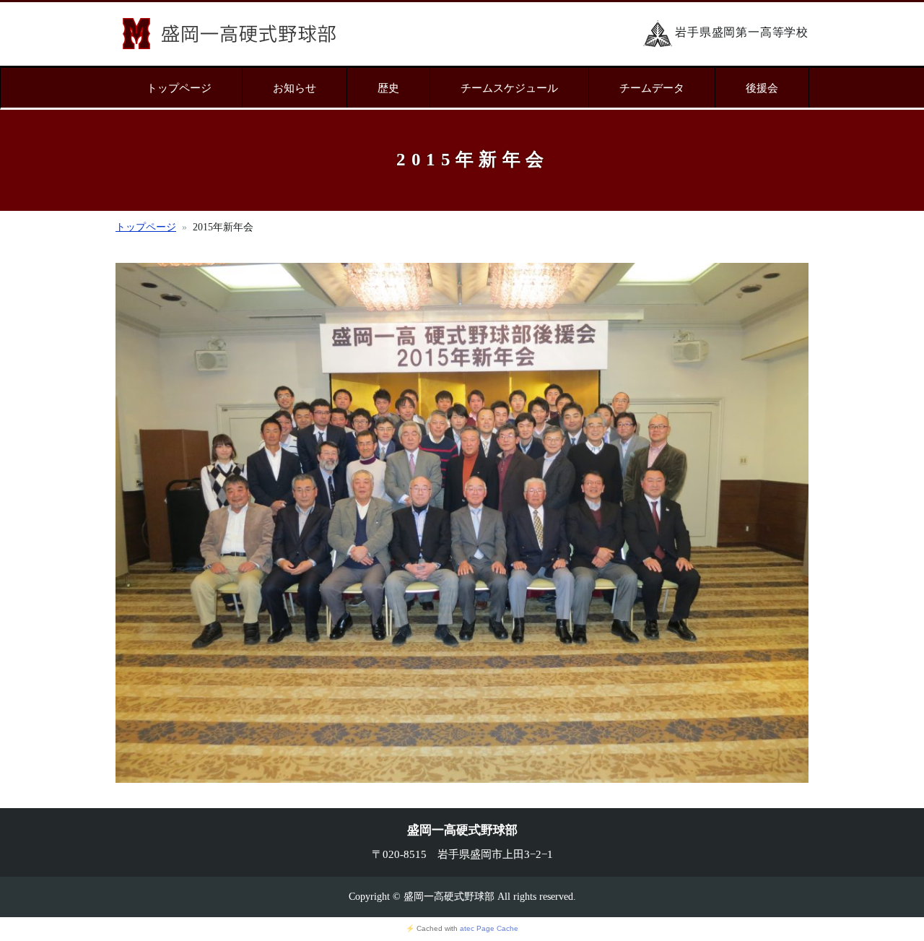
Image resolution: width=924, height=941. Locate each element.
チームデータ (651, 88)
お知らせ (294, 88)
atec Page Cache (489, 928)
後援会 (762, 88)
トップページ (179, 88)
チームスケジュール (509, 88)
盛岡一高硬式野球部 (229, 33)
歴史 (388, 88)
